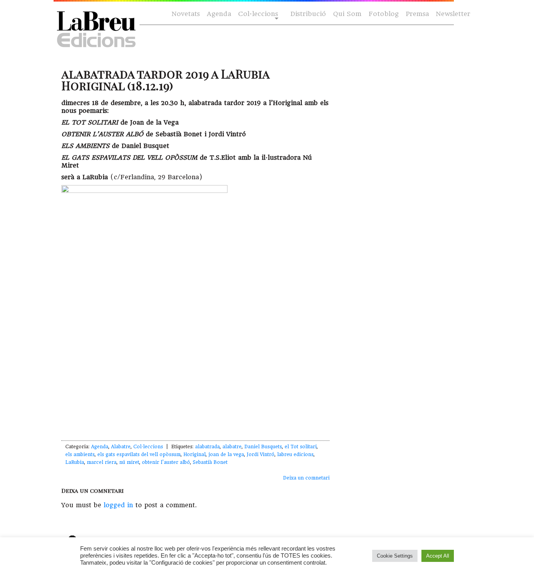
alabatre (232, 446)
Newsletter (453, 14)
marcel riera (101, 462)
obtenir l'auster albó (166, 462)
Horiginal (194, 454)
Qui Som (347, 14)
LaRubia (74, 462)
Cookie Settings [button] (395, 556)
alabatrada (207, 446)
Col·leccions (257, 14)
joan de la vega (226, 454)
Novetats (186, 14)
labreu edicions (295, 454)
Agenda (219, 14)
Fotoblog (384, 14)
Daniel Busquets (263, 446)
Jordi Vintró (260, 454)
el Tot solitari (301, 446)
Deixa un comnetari (306, 478)
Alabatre (121, 446)
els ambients (80, 454)
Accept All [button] (437, 556)
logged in (118, 505)
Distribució (308, 14)
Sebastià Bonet (210, 462)
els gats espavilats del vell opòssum (139, 454)
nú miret (129, 462)
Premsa (417, 14)
